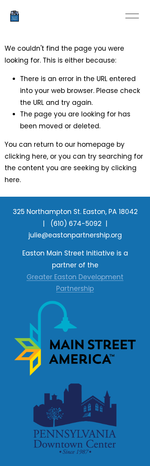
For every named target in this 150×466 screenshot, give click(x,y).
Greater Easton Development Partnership (75, 283)
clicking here (26, 156)
